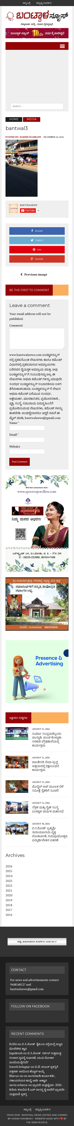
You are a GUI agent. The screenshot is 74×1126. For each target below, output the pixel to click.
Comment (16, 325)
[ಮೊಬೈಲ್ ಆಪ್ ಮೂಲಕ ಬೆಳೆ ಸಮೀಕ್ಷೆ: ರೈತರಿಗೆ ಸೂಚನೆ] (17, 790)
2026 (9, 866)
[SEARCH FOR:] (37, 106)
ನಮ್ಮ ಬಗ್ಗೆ (26, 3)
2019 (9, 900)
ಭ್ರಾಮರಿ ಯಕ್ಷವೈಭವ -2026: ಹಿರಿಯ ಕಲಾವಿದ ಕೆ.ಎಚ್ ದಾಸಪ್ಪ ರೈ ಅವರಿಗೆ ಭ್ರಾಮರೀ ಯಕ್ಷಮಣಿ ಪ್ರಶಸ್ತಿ (37, 1089)
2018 (9, 905)
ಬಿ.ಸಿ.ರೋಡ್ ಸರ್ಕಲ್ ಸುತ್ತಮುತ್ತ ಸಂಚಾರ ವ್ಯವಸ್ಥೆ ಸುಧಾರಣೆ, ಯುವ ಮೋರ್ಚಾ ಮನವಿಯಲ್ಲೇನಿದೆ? (35, 1057)
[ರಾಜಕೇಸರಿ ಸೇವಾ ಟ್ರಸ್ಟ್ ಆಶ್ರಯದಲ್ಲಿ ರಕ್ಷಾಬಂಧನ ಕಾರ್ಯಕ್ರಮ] (17, 766)
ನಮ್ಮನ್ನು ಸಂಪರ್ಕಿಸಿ (44, 3)
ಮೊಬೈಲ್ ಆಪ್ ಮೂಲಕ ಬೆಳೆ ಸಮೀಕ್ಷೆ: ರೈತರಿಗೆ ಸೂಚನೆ (48, 788)
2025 (9, 871)
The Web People (36, 1122)
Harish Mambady (30, 136)
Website (14, 446)
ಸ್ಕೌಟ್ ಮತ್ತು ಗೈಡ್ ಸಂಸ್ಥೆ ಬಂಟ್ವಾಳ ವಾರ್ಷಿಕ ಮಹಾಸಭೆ (48, 809)
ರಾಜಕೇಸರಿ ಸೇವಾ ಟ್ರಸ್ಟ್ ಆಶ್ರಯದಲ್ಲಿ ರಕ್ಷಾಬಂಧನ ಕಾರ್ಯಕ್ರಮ (45, 766)
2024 (9, 876)
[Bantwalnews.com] (37, 18)
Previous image (35, 274)
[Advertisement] (37, 77)
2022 (9, 885)
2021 (9, 890)
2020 (9, 895)
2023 (9, 881)
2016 (9, 915)
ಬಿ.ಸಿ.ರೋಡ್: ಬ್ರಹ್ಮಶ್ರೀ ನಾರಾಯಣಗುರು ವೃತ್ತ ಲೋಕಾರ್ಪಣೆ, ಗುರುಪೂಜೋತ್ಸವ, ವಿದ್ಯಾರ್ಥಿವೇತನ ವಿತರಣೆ (50, 834)
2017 (9, 910)
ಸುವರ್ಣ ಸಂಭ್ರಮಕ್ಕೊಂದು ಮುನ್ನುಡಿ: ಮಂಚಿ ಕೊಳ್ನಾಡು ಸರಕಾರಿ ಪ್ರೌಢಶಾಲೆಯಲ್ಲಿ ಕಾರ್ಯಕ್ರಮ (46, 739)
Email (13, 434)
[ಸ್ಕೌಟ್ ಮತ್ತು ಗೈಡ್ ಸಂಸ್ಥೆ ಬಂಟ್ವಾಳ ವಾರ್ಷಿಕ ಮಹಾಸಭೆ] (17, 811)
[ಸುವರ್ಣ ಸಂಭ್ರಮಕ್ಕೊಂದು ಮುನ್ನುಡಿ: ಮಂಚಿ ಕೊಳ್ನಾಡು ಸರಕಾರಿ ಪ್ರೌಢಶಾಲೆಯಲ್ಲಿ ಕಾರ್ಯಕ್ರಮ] (17, 737)
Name (13, 423)
